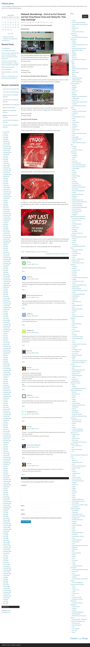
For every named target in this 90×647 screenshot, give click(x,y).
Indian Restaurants (76, 288)
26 (15, 27)
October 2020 (6, 261)
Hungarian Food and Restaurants (80, 277)
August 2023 (6, 198)
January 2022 (6, 233)
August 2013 (6, 420)
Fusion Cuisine (75, 227)
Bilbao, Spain (75, 72)
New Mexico (75, 410)
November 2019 (7, 281)
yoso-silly (51, 22)
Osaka (73, 436)
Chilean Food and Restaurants (79, 133)
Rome (73, 493)
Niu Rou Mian (75, 412)
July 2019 (5, 289)
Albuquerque (75, 28)
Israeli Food (75, 298)
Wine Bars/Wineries (77, 625)
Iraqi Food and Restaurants (78, 294)
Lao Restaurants (76, 331)
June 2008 (5, 535)
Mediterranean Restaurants (78, 370)
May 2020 (5, 270)
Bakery (73, 52)
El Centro (74, 198)
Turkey (73, 591)
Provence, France (76, 477)
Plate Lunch (75, 460)
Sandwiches (75, 512)
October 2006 (6, 572)
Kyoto (73, 325)
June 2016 (5, 357)
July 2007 (5, 555)
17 (10, 24)
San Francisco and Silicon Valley (80, 504)
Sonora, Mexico (76, 541)
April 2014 (5, 405)
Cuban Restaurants (76, 163)
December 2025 (7, 146)
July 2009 (5, 511)
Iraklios (74, 292)
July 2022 (5, 222)
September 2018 (7, 307)
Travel (73, 586)
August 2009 (6, 509)
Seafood (74, 523)
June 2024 (5, 180)
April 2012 (5, 450)
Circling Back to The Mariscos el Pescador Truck (57, 253)
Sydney (74, 556)
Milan (73, 384)
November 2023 (7, 193)
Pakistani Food (75, 438)
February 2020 (6, 276)
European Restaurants (77, 203)
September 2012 (7, 440)
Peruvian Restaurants (77, 449)
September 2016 (7, 352)
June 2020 (5, 268)
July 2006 (5, 577)
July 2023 (5, 200)
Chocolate (74, 140)
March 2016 (6, 363)
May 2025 (5, 159)
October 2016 (6, 350)
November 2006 (7, 570)
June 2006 (5, 579)
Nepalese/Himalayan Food (78, 405)
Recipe (85, 638)
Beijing (73, 67)
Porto (73, 469)
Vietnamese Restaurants (78, 612)
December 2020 (7, 257)
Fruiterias (74, 225)
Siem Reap (74, 534)
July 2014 (5, 400)
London (74, 347)
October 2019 (6, 283)
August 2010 (6, 486)
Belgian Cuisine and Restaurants (80, 68)
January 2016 (6, 366)
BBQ (73, 63)
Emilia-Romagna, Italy (77, 200)
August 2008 (6, 531)
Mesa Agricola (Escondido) (8, 67)
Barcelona (74, 57)
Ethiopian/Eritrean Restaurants (79, 201)
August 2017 (6, 331)
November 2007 (7, 548)
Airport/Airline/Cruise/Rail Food (80, 24)
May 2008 (5, 536)
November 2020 (7, 259)
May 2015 (5, 381)
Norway (74, 423)
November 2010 (7, 481)
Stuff (73, 551)
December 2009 (7, 501)
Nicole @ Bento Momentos (33, 295)
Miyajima (74, 386)
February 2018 (6, 320)
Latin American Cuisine (77, 336)
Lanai (73, 329)
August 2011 (6, 464)
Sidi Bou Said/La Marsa (77, 532)
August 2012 (6, 442)
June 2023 (5, 202)
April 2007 (5, 560)
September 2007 (7, 551)
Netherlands (75, 407)
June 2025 (5, 158)
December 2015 (7, 368)
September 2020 (7, 263)
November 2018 (7, 304)
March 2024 (6, 185)
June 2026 (5, 135)
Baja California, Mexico (77, 50)
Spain (73, 543)
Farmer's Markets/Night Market (79, 207)
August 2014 (6, 398)
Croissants (74, 161)
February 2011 (6, 475)
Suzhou (74, 554)
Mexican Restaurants (77, 375)
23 (8, 27)
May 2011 (5, 470)
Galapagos (74, 229)
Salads (73, 497)
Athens (74, 41)
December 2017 (7, 324)
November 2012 (7, 437)
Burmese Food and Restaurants (79, 96)
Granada (74, 240)
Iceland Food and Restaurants (79, 285)
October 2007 (6, 549)
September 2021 (7, 241)
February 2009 (6, 520)
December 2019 (7, 279)
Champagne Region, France (78, 116)
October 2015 (6, 372)
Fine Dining (75, 213)
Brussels (74, 85)
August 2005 (6, 597)
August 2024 (6, 176)
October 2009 (6, 505)
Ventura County (75, 606)
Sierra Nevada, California (78, 536)
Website (23, 514)
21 (2, 27)
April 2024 (5, 183)
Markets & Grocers (76, 366)
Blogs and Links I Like (8, 37)
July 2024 (5, 178)
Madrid (74, 357)
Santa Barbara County (77, 514)
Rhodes (74, 490)
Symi (73, 558)
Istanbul (74, 299)
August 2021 (6, 243)
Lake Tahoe (75, 327)
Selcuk (73, 527)
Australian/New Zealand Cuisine (80, 44)
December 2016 (7, 346)
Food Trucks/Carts (76, 220)
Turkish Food (75, 593)
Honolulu (74, 273)
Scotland (74, 521)
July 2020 (5, 267)
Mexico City (75, 379)
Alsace (73, 30)
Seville (73, 530)
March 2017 (6, 341)
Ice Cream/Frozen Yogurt (78, 281)
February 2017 (6, 342)
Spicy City (47, 110)
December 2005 (7, 590)
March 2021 (6, 252)
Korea (73, 322)
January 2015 (6, 389)
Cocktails (74, 146)
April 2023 (5, 206)
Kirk (28, 367)
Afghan (74, 20)
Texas (73, 573)
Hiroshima (74, 266)
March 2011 (5, 474)
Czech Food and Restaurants (79, 166)
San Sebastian (75, 510)
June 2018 (5, 313)
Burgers (74, 92)
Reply (23, 271)
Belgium (74, 70)
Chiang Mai (75, 126)
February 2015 (6, 387)
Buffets (74, 89)
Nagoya (74, 399)
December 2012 (7, 435)
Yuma (73, 632)
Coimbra (74, 148)
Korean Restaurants (76, 323)
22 (5, 27)
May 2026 (5, 137)
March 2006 (6, 584)
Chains (73, 115)
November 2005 (7, 592)
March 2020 (6, 274)
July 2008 (5, 533)
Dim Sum (74, 177)
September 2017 (7, 329)
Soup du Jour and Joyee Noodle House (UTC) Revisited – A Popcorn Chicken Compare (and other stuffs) (10, 62)
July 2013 (5, 422)
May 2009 (5, 514)
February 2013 (6, 431)
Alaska (73, 26)
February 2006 (6, 586)
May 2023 (5, 204)
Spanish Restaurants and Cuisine (80, 545)
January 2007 (6, 566)
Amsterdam (75, 35)
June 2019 (5, 291)
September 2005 (7, 596)
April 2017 (5, 339)
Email (23, 510)
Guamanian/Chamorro (77, 249)
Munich (74, 397)
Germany (74, 238)
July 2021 (5, 244)
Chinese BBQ (75, 137)
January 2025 (6, 167)
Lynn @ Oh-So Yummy (32, 445)
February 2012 (6, 453)
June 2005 (5, 601)
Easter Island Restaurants (78, 190)
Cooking (74, 157)
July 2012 (5, 444)
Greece (74, 242)
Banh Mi (74, 55)
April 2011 (5, 472)
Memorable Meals (76, 371)
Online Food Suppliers (77, 429)
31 (10, 29)
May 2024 (5, 182)
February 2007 (6, 564)
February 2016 (6, 365)
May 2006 (5, 581)
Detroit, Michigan (76, 176)
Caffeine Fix (75, 100)
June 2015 (5, 379)
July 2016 (5, 355)
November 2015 (7, 370)
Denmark (74, 172)
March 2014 (6, 407)
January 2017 (6, 344)
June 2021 (5, 246)
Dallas (73, 170)
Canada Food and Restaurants (79, 111)
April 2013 (5, 427)
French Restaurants (76, 224)
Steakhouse (75, 549)
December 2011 (6, 457)
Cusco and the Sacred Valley (79, 164)
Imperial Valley (75, 286)
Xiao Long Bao (75, 628)
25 (13, 27)
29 (5, 29)
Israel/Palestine (76, 296)
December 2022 (7, 213)
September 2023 (7, 196)
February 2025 (6, 165)
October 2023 (6, 195)
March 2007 (6, 562)
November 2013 (7, 414)
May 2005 (5, 603)
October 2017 (6, 328)
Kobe (73, 320)
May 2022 (5, 226)
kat (28, 262)
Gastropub (74, 231)
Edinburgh (74, 196)
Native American (76, 403)
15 (5, 24)
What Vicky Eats (76, 623)
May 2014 (5, 403)
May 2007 (5, 559)
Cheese (74, 120)
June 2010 (5, 490)
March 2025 (6, 163)
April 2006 (5, 583)
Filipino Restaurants (77, 211)
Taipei (73, 562)
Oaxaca (74, 427)
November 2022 (7, 215)
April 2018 (5, 316)
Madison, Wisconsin (77, 355)
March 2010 (6, 496)
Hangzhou (74, 255)
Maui (73, 368)
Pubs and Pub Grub (76, 479)
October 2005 (6, 594)
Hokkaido (74, 268)
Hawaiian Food (75, 261)
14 (2, 24)
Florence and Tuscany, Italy (78, 218)
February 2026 (6, 143)
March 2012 (6, 451)
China (73, 135)
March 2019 (6, 296)
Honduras (74, 272)
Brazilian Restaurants (77, 78)
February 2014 (6, 409)
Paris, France (75, 440)
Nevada (74, 408)
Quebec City (75, 484)
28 (3, 29)
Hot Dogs (74, 275)
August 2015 (6, 376)
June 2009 (5, 512)
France (73, 222)
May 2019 (5, 292)
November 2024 (7, 171)
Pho (73, 451)
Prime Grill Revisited (6, 69)
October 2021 (6, 239)
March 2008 (6, 540)
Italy (73, 303)
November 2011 (7, 459)
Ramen (74, 486)
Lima (73, 340)
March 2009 (6, 518)
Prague (73, 475)
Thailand (74, 577)
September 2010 (7, 485)
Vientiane (74, 608)
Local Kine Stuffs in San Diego (79, 344)
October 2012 (6, 438)
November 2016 (7, 348)
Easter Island (75, 189)
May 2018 (5, 315)
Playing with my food (77, 462)
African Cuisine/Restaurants (78, 22)
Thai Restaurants (76, 575)
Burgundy (74, 94)
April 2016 (5, 361)
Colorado (74, 153)
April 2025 (5, 161)
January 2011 (6, 477)
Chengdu (74, 124)
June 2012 (5, 446)
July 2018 (5, 311)
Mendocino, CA (75, 373)
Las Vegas (74, 334)
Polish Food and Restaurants (79, 466)
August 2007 (6, 553)
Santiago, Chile (75, 517)
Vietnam (74, 610)
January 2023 (6, 211)
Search (72, 13)
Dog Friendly (75, 183)
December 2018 (7, 302)
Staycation (74, 547)
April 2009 (5, 516)
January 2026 (6, 145)
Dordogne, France (76, 185)
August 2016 (6, 353)
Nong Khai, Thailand (77, 414)
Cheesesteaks (75, 122)
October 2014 (6, 394)
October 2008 (6, 527)
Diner (73, 179)
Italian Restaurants (76, 301)
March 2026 (6, 141)
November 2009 (7, 503)
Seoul (73, 529)
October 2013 (6, 416)
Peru (73, 447)
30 (8, 29)
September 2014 (7, 396)
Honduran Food (76, 270)
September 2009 (7, 507)
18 (13, 24)
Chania (73, 118)
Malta (73, 359)
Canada (74, 109)
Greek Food (75, 244)
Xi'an (73, 626)
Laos (73, 333)
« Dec (9, 33)
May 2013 (5, 425)
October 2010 (6, 483)
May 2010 (5, 492)
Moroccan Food (76, 394)
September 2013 (7, 418)
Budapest (74, 87)
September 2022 (7, 219)
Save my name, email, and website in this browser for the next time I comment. (42, 518)
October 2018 (6, 305)
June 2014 (5, 401)
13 (18, 22)
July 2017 (5, 333)
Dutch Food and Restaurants (79, 187)
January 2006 (6, 588)
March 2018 (6, 318)
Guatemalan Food (76, 253)
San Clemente (75, 503)
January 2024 (6, 189)
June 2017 (5, 335)
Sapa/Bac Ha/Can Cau (77, 519)
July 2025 (5, 156)
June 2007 (5, 557)
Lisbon (73, 342)
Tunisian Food (75, 590)
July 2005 (5, 599)
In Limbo (79, 638)
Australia (74, 43)
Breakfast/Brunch (76, 79)
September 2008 (7, 529)
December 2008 (7, 523)
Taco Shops (75, 560)
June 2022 (5, 224)
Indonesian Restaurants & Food (79, 290)
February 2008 (6, 542)
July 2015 (5, 377)
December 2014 (7, 390)
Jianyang (74, 310)
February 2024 (6, 187)
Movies (74, 396)
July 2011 (5, 466)
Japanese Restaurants (77, 309)
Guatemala (74, 251)
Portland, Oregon (76, 468)
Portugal (74, 471)
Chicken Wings (75, 129)
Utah (73, 595)
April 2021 (5, 250)
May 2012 (5, 448)
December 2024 (7, 169)
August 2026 (6, 132)
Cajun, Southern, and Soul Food (79, 102)
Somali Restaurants (76, 540)
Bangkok (74, 54)
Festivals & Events (76, 209)
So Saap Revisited (6, 48)
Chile (73, 131)
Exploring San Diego (77, 205)
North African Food (76, 420)
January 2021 (6, 255)
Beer (73, 65)
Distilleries (74, 181)
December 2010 (7, 479)
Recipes (74, 488)
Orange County (75, 434)
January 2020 (6, 278)
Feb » (12, 33)
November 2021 (7, 237)
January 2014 (6, 411)
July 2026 (5, 134)
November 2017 (7, 326)
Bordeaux (74, 76)
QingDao (74, 482)
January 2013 (6, 433)
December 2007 (7, 546)
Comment (24, 485)
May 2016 (5, 359)
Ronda (73, 495)
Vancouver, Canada (76, 597)
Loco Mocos (75, 346)
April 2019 (5, 294)
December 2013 (7, 413)
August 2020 (6, 265)
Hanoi (73, 257)
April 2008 (5, 538)
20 (18, 24)
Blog (73, 74)
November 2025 (7, 148)
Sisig (73, 538)
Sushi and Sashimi (76, 553)
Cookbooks (75, 155)
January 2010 (6, 499)
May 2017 (5, 337)
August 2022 (6, 220)
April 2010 (5, 494)
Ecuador (74, 192)
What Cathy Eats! (76, 614)
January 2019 (6, 300)
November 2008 (7, 525)
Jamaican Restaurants (77, 305)
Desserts (74, 174)
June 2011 (5, 468)
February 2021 (6, 254)
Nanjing (74, 401)
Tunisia (74, 588)
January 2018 (6, 322)
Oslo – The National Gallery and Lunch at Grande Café (34, 251)
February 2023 (6, 209)
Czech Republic (75, 168)
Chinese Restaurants (44, 22)
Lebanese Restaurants (77, 338)
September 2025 (7, 152)
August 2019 (6, 287)
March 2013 (6, 429)
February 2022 (6, 231)
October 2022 (6, 217)
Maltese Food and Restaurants (79, 360)
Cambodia (74, 103)
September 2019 (7, 285)
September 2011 (7, 462)
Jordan (73, 314)
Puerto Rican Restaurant (78, 480)
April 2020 (5, 272)
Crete (73, 159)
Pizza (73, 458)
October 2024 (6, 172)
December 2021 (7, 235)
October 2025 (6, 150)
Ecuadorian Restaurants (77, 194)
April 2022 (5, 228)
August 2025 (6, 154)
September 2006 (7, 573)
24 (10, 27)
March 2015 (6, 385)
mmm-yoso (8, 3)
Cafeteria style (75, 98)
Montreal (74, 392)
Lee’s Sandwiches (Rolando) (8, 50)
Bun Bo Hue (75, 91)
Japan (73, 307)
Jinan (73, 312)
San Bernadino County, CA (78, 501)
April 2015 (5, 383)
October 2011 (6, 461)
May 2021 (5, 248)
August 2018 (6, 309)
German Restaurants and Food (79, 237)
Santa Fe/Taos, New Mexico (79, 516)
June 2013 (5, 424)
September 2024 (7, 174)
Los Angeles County (77, 349)
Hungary (74, 279)
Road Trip (74, 492)
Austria (74, 46)
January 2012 (6, 455)
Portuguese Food (76, 473)
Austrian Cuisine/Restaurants (79, 48)
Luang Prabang (75, 351)
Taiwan (74, 564)
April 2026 (5, 139)
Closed (73, 638)
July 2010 (5, 488)
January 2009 (6, 522)
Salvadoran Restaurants (78, 499)
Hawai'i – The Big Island (78, 259)
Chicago (74, 127)
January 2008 (6, 544)
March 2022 (6, 230)
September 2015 (7, 374)
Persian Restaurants (77, 445)
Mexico (74, 377)
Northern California (76, 421)
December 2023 (7, 191)
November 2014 (7, 392)
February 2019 (6, 298)
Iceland (74, 283)
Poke (73, 464)
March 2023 (6, 207)
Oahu (73, 425)
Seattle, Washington (77, 525)
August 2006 (6, 575)
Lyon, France (75, 353)
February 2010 (6, 498)
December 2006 (7, 568)
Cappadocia (75, 113)
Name (23, 505)
